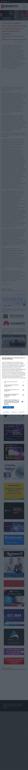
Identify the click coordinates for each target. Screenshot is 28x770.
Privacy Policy (22, 412)
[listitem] (14, 382)
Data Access (14, 412)
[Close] (25, 358)
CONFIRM (8, 407)
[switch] (23, 385)
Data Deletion (6, 412)
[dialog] (14, 385)
